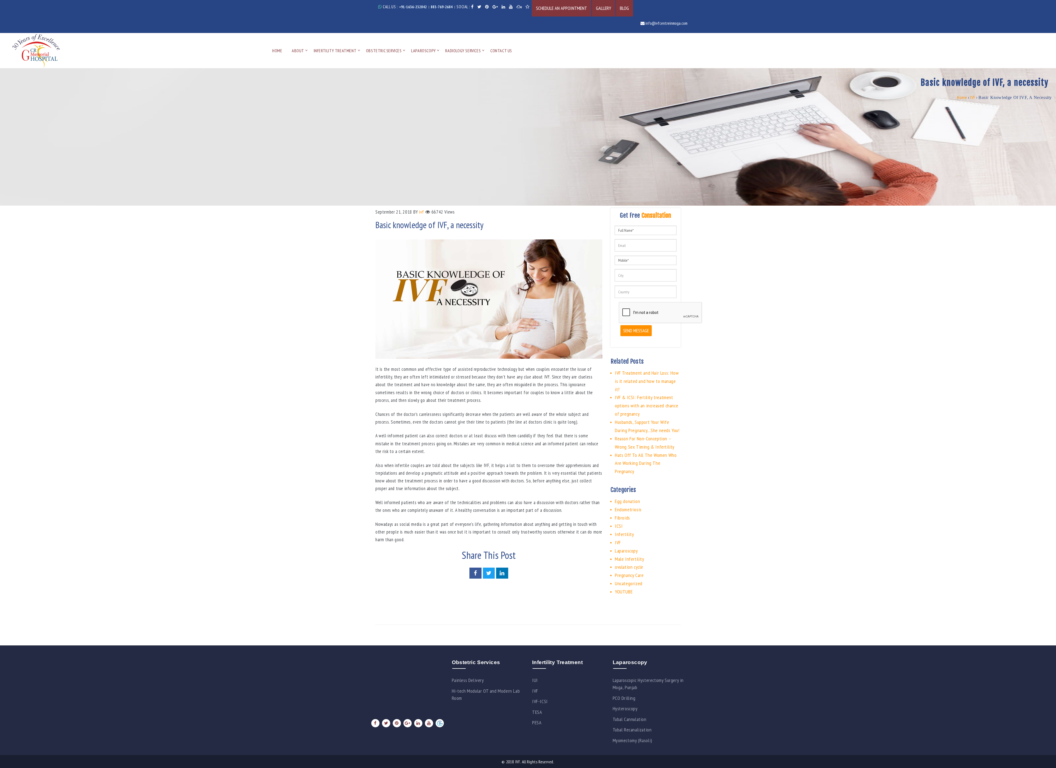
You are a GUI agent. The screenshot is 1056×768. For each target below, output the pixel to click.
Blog (624, 8)
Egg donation (627, 501)
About (298, 50)
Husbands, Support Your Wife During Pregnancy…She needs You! (647, 426)
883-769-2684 (442, 6)
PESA (536, 722)
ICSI (619, 526)
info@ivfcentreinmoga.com (666, 23)
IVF (972, 97)
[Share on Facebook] (476, 573)
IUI (535, 680)
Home (277, 50)
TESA (537, 712)
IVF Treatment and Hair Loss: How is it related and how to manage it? (647, 381)
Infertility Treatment (335, 50)
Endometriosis (628, 509)
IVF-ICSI (540, 701)
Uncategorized (628, 583)
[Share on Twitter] (489, 573)
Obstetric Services (384, 50)
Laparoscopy (423, 50)
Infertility (624, 534)
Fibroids (622, 518)
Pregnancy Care (629, 575)
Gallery (603, 8)
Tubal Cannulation (630, 719)
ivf (421, 212)
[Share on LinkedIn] (502, 573)
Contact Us (501, 50)
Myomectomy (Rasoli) (632, 740)
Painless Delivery (468, 680)
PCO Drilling (624, 698)
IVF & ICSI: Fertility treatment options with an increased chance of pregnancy (646, 405)
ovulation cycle (629, 567)
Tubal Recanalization (632, 729)
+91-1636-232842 (413, 6)
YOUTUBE (623, 592)
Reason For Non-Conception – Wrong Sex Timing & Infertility (645, 442)
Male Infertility (629, 559)
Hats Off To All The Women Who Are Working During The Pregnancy (645, 463)
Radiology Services (463, 50)
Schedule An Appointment (561, 8)
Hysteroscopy (625, 708)
